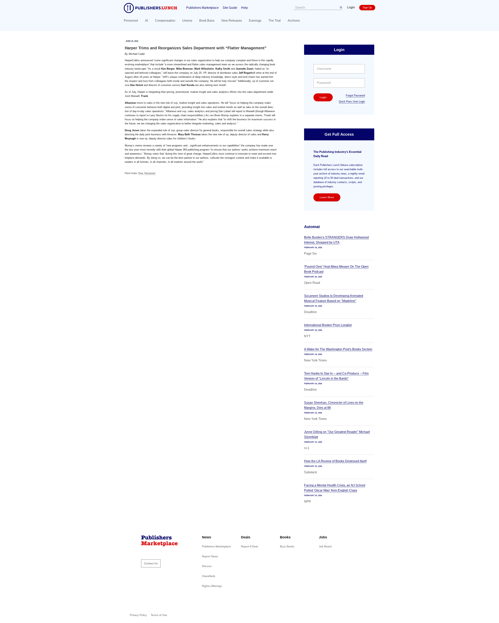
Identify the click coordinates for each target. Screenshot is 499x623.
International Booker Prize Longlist (328, 325)
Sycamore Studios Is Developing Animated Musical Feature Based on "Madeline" (333, 298)
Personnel (131, 20)
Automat (312, 227)
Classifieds (208, 576)
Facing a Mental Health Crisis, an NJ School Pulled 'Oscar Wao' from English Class (334, 488)
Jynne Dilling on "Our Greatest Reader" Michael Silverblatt (337, 434)
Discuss (206, 566)
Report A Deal (249, 546)
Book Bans (206, 20)
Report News (210, 556)
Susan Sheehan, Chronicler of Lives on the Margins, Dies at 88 (333, 405)
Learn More (327, 197)
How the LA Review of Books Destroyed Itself (335, 461)
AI (146, 20)
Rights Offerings (212, 586)
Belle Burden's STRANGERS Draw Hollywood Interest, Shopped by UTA (336, 240)
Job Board (325, 546)
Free (140, 173)
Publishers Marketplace (202, 7)
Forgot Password (355, 95)
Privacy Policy (138, 615)
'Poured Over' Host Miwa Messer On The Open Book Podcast (336, 269)
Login (351, 7)
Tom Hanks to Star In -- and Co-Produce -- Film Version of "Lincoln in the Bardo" (336, 376)
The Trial (274, 20)
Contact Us (151, 563)
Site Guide (230, 7)
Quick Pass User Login (352, 101)
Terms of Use (159, 615)
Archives (294, 20)
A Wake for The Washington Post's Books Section (338, 349)
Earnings (255, 20)
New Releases (231, 20)
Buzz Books (287, 546)
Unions (187, 20)
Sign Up (367, 7)
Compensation (165, 20)
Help (244, 7)
